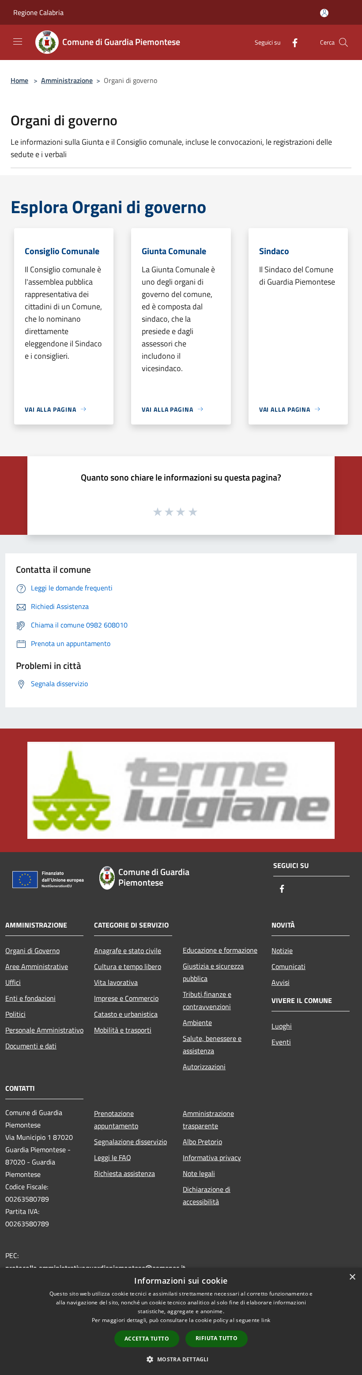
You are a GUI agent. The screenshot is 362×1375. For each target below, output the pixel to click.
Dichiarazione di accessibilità (206, 1195)
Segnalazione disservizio (130, 1141)
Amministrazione (67, 80)
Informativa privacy (212, 1157)
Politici (15, 1014)
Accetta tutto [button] (146, 1338)
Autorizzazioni (204, 1066)
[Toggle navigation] (17, 41)
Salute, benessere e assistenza (212, 1044)
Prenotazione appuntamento (116, 1119)
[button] (180, 1359)
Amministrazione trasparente (208, 1119)
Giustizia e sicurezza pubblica (213, 972)
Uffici (13, 982)
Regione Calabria (38, 12)
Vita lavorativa (116, 982)
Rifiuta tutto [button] (217, 1338)
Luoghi (282, 1026)
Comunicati (288, 966)
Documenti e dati (31, 1046)
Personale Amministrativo (44, 1030)
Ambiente (197, 1022)
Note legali (199, 1173)
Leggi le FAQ (112, 1157)
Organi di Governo (32, 950)
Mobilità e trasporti (122, 1030)
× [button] (352, 1277)
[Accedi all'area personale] (324, 13)
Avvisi (281, 982)
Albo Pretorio (202, 1141)
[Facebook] (291, 42)
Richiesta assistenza (124, 1173)
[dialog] (181, 1321)
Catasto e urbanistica (126, 1014)
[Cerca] (343, 42)
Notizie (282, 950)
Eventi (281, 1042)
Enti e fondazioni (30, 998)
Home (19, 80)
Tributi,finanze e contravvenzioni (207, 1000)
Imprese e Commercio (126, 998)
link (265, 1320)
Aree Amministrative (36, 966)
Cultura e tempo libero (127, 966)
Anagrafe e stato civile (127, 950)
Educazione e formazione (220, 950)
